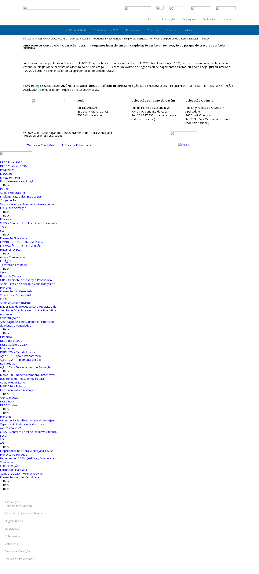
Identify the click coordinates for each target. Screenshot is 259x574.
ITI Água (5, 261)
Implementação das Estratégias (21, 196)
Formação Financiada (13, 238)
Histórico (188, 30)
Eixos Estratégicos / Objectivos (25, 513)
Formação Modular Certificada (19, 477)
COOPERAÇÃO (9, 466)
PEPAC (4, 189)
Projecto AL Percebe (13, 454)
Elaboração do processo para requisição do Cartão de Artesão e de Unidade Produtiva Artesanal (28, 310)
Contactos (230, 19)
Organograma (14, 521)
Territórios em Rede (13, 265)
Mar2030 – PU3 (10, 177)
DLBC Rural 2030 (75, 30)
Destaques (188, 19)
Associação (168, 19)
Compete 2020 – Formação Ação (21, 473)
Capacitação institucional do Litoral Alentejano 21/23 (22, 426)
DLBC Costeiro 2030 (106, 30)
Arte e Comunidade (12, 257)
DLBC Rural (7, 401)
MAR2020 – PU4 (11, 386)
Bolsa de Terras (10, 276)
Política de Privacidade (76, 145)
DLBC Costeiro (9, 405)
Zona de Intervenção (18, 506)
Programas (133, 30)
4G (2, 443)
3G (2, 439)
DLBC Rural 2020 (11, 341)
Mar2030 (6, 174)
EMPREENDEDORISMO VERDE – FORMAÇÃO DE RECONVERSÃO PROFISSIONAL (21, 245)
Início (151, 19)
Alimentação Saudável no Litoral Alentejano (28, 420)
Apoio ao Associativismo (15, 303)
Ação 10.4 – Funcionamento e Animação (25, 367)
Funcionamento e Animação (17, 181)
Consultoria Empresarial (15, 295)
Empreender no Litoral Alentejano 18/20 (26, 451)
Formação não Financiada (16, 291)
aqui (38, 86)
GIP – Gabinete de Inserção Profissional (26, 280)
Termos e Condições (40, 145)
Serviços (171, 30)
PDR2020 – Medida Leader (17, 352)
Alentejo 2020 (9, 397)
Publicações (210, 19)
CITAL (4, 299)
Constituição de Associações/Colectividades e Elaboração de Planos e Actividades (27, 321)
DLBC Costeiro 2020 (13, 344)
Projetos (152, 30)
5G (2, 230)
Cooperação (8, 200)
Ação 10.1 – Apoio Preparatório (20, 356)
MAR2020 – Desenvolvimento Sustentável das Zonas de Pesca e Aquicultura (27, 376)
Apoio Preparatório (12, 192)
